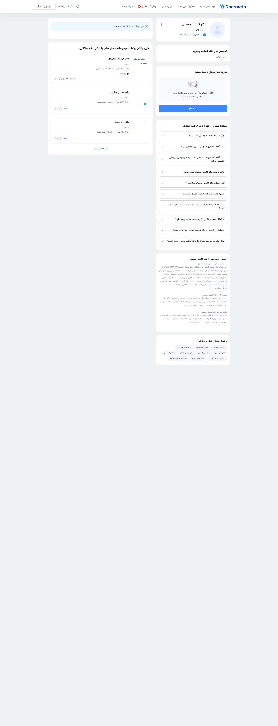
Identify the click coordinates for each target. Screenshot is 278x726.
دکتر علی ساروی (220, 353)
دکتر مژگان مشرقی (219, 347)
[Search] (78, 6)
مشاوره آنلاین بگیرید (65, 78)
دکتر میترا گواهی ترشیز (217, 358)
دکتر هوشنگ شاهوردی (118, 59)
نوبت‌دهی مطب (207, 6)
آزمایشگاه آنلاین (149, 6)
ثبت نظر (193, 108)
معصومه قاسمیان (202, 347)
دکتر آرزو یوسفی (121, 122)
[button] (161, 24)
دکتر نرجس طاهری (198, 358)
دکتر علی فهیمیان (203, 353)
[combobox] (161, 24)
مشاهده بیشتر (101, 148)
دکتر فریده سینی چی (184, 347)
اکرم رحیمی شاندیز (186, 353)
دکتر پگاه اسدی (169, 353)
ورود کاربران (42, 6)
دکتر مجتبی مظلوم (120, 92)
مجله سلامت (127, 6)
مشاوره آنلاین (188, 6)
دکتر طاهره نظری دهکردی (178, 358)
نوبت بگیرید (62, 108)
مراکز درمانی (167, 6)
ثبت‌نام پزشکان (65, 6)
